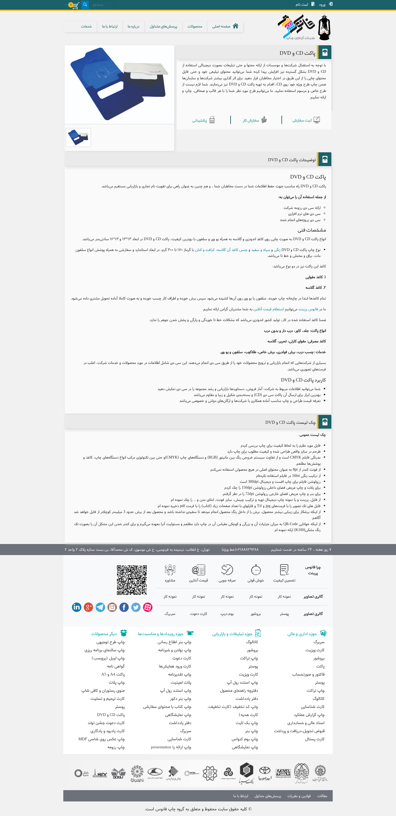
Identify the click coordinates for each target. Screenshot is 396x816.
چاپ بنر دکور (180, 699)
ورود (322, 5)
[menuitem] (324, 5)
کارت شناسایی (313, 707)
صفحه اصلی (221, 26)
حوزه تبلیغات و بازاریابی (232, 634)
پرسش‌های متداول (163, 26)
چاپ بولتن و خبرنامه (174, 650)
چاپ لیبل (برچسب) (108, 658)
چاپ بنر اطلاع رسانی (174, 642)
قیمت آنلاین (198, 580)
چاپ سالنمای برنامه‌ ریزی (105, 650)
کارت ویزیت (315, 650)
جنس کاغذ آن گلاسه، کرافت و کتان (221, 249)
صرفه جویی (227, 580)
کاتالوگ (319, 699)
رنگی (277, 249)
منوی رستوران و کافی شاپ (103, 691)
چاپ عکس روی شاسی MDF (101, 739)
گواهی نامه (116, 666)
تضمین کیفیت (284, 580)
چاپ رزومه (116, 747)
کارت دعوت (198, 614)
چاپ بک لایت (247, 723)
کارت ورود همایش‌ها (175, 666)
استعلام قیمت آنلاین (268, 309)
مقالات (322, 795)
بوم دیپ (227, 614)
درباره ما (134, 26)
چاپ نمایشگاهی (245, 747)
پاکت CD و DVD (111, 715)
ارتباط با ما (109, 26)
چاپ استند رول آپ (242, 683)
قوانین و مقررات (299, 795)
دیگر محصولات (104, 634)
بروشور (256, 614)
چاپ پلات (117, 683)
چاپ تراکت (316, 691)
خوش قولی (256, 580)
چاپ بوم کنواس (245, 739)
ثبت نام (302, 5)
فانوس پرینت (308, 309)
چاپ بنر (251, 731)
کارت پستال (315, 739)
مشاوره (170, 580)
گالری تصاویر (313, 597)
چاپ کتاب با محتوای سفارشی (167, 707)
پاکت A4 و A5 (113, 674)
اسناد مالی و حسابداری (306, 723)
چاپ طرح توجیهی (110, 642)
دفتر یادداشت (247, 699)
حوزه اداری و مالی (302, 634)
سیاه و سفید (260, 249)
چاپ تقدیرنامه (179, 674)
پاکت (320, 666)
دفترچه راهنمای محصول (239, 691)
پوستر (284, 614)
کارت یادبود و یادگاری (108, 731)
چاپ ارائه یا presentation (171, 747)
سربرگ (170, 614)
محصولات (194, 26)
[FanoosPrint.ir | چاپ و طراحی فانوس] (299, 26)
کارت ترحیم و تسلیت (108, 699)
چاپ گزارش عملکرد (309, 715)
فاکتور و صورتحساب (308, 674)
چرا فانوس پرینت (313, 570)
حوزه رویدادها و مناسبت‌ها (160, 634)
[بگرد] (85, 5)
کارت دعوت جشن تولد (106, 723)
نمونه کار (284, 597)
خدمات (86, 26)
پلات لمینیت (181, 683)
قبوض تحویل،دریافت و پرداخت (299, 731)
